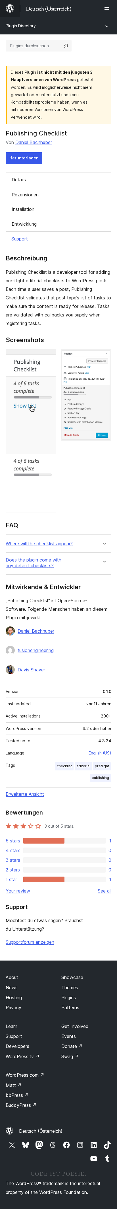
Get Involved (75, 1026)
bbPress (17, 1095)
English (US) (100, 753)
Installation (23, 209)
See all (104, 891)
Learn (11, 1026)
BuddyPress (21, 1105)
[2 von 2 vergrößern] (103, 357)
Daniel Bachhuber (33, 142)
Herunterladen (24, 157)
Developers (17, 1046)
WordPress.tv (22, 1056)
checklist (64, 766)
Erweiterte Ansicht (25, 794)
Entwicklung (24, 224)
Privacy (13, 1007)
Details (19, 179)
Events (68, 1036)
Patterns (70, 1007)
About (12, 977)
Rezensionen (25, 195)
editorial (83, 766)
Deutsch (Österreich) (40, 1131)
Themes (69, 987)
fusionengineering (36, 650)
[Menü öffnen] (108, 8)
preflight (102, 766)
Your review (18, 891)
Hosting (14, 997)
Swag (70, 1056)
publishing (100, 778)
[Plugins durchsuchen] (66, 46)
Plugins (68, 997)
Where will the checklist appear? (39, 543)
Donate (72, 1046)
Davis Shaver (31, 670)
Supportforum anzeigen (30, 942)
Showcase (72, 977)
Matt (14, 1085)
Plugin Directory (21, 25)
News (12, 987)
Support (19, 239)
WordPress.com (25, 1075)
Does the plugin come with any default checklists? (33, 562)
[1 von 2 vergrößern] (48, 357)
